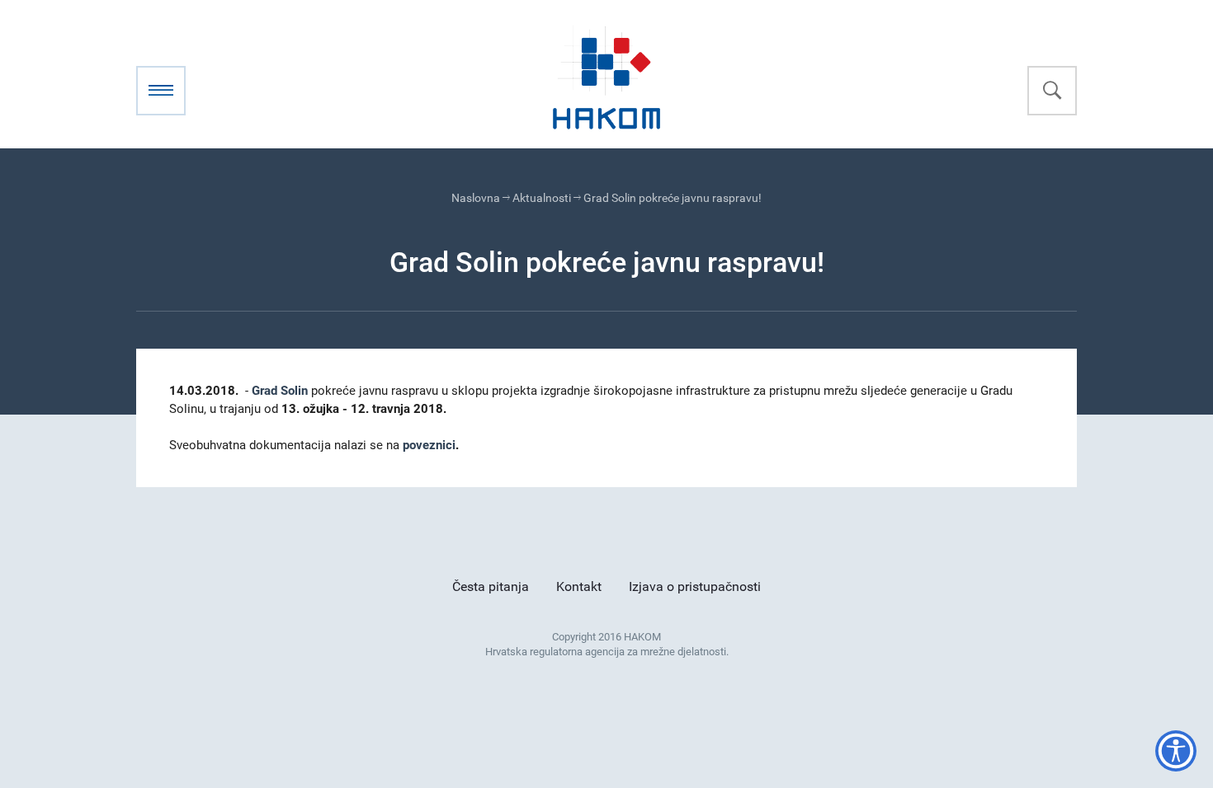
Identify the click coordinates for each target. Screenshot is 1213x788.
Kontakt (579, 586)
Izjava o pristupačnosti (695, 586)
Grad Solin (280, 390)
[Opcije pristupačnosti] (1175, 751)
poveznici (429, 445)
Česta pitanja (490, 586)
